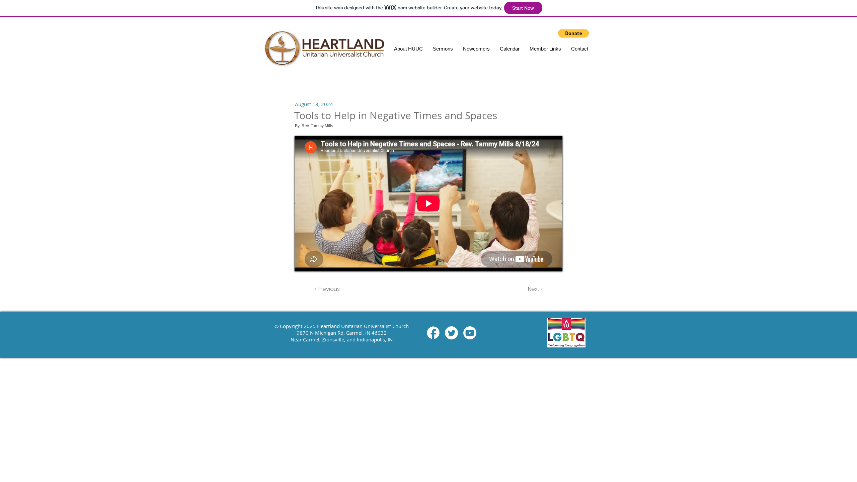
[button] (545, 48)
